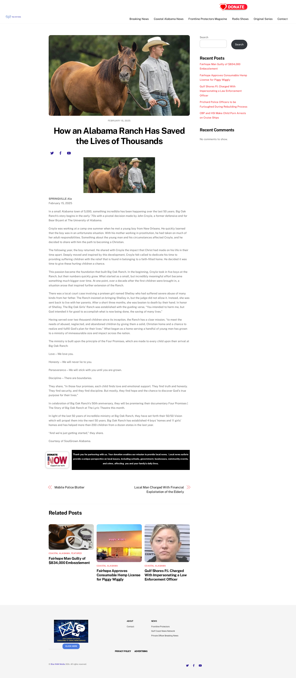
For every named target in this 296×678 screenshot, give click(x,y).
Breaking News (139, 19)
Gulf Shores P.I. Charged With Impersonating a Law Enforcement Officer (166, 575)
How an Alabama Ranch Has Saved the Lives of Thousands (119, 136)
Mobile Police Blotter (69, 487)
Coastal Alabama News (168, 19)
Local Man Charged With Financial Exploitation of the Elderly (159, 490)
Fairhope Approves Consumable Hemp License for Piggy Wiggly (118, 575)
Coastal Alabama (59, 553)
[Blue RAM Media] (13, 17)
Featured (76, 553)
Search (204, 37)
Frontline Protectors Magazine (207, 19)
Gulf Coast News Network (163, 631)
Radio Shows (240, 19)
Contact (283, 19)
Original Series (263, 19)
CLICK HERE (71, 646)
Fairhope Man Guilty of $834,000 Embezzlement (69, 560)
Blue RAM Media (58, 664)
